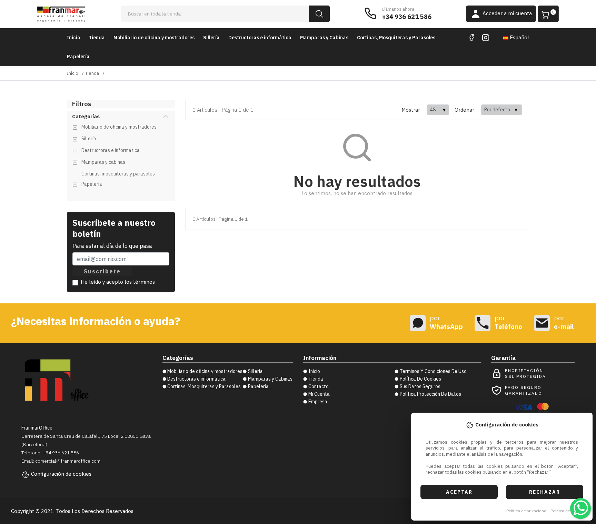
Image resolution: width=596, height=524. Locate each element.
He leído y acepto (118, 282)
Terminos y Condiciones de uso (433, 371)
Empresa (317, 402)
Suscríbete (102, 271)
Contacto (318, 386)
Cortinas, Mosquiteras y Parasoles (396, 37)
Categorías (86, 116)
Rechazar (544, 492)
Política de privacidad (526, 510)
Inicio (73, 37)
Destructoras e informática (259, 37)
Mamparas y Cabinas (324, 37)
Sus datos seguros (420, 386)
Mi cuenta (319, 394)
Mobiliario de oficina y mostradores (154, 37)
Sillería (211, 37)
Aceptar (459, 492)
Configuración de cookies (61, 474)
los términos (140, 282)
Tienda (97, 37)
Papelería (78, 56)
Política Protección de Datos (430, 394)
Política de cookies (567, 510)
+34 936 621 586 (406, 17)
